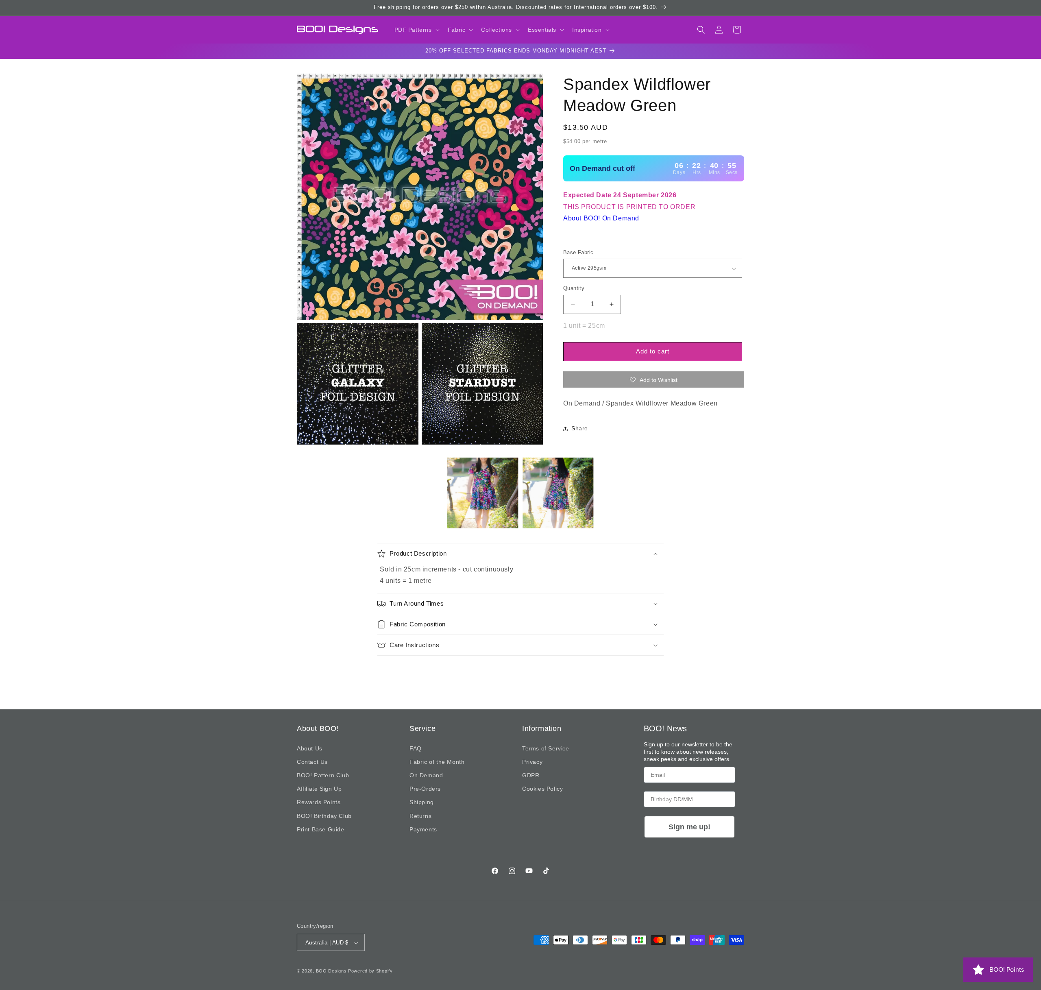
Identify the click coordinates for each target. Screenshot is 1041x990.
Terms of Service (545, 748)
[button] (416, 29)
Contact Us (312, 762)
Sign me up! (689, 827)
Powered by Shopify (370, 971)
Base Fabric (578, 252)
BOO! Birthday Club (324, 816)
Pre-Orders (425, 788)
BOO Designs (331, 971)
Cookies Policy (542, 788)
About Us (309, 748)
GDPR (530, 775)
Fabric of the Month (436, 762)
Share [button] (579, 428)
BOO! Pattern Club (323, 775)
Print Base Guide (320, 829)
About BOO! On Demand (601, 218)
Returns (420, 816)
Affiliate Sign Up (319, 788)
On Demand (426, 775)
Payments (423, 829)
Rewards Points (318, 802)
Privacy (532, 762)
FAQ (415, 748)
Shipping (421, 802)
